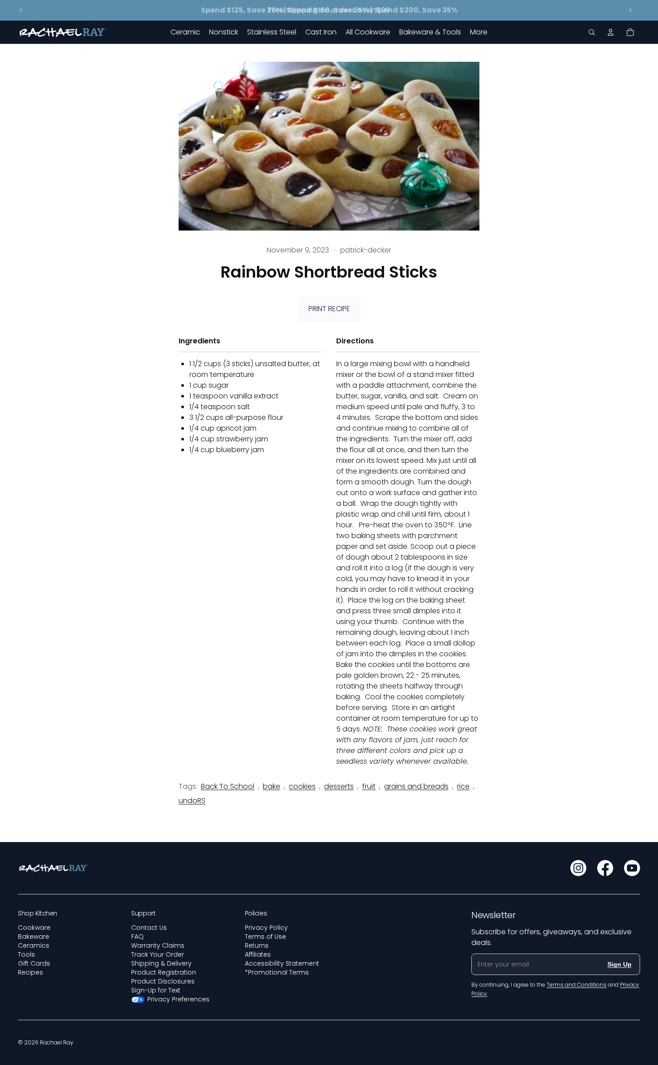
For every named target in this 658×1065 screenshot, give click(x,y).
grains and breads (416, 786)
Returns (257, 945)
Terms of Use (265, 936)
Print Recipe (329, 309)
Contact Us (149, 927)
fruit (369, 786)
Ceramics (33, 945)
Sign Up (619, 964)
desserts (339, 786)
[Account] (610, 32)
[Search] (592, 32)
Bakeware (33, 936)
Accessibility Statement (282, 963)
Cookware (34, 927)
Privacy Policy (266, 927)
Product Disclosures (163, 981)
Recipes (30, 972)
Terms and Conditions (577, 984)
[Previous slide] (21, 10)
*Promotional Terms (277, 972)
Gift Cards (34, 963)
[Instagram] (578, 868)
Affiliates (258, 954)
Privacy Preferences (178, 999)
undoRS (192, 801)
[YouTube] (632, 868)
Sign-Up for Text (155, 990)
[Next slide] (630, 10)
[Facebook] (605, 868)
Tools (26, 954)
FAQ (137, 936)
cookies (302, 786)
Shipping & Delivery (161, 963)
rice (463, 786)
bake (271, 786)
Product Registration (163, 972)
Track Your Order (157, 954)
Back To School (227, 786)
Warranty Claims (157, 945)
